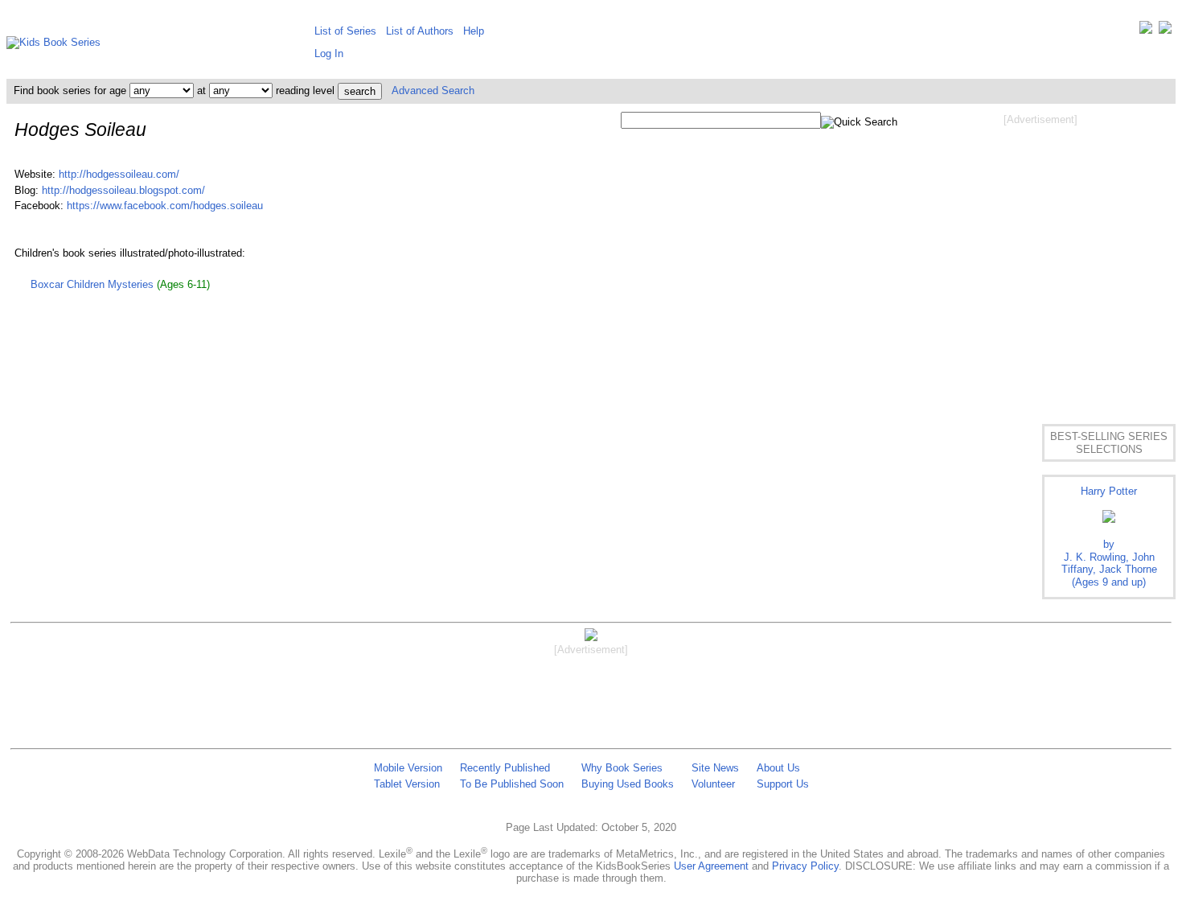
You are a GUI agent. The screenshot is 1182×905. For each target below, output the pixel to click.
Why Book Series (622, 768)
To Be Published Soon (512, 784)
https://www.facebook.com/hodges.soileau (165, 206)
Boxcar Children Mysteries (92, 284)
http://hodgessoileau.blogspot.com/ (123, 190)
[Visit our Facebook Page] (1165, 31)
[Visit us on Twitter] (1145, 31)
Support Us (783, 784)
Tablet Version (407, 784)
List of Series (345, 31)
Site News (715, 768)
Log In (328, 53)
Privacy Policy (805, 866)
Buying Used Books (627, 784)
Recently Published (505, 768)
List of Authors (420, 31)
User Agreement (711, 866)
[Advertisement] (1040, 255)
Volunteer (713, 784)
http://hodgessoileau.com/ (119, 174)
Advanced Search (433, 90)
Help (473, 31)
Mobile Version (408, 768)
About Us (778, 768)
